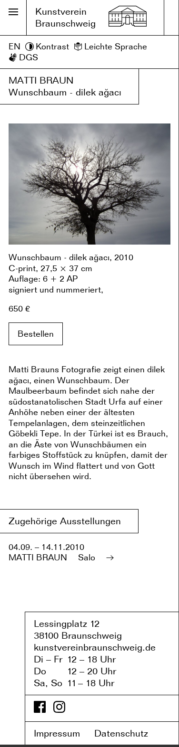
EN (14, 46)
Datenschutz (127, 733)
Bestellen (36, 334)
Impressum (62, 733)
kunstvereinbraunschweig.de (95, 647)
